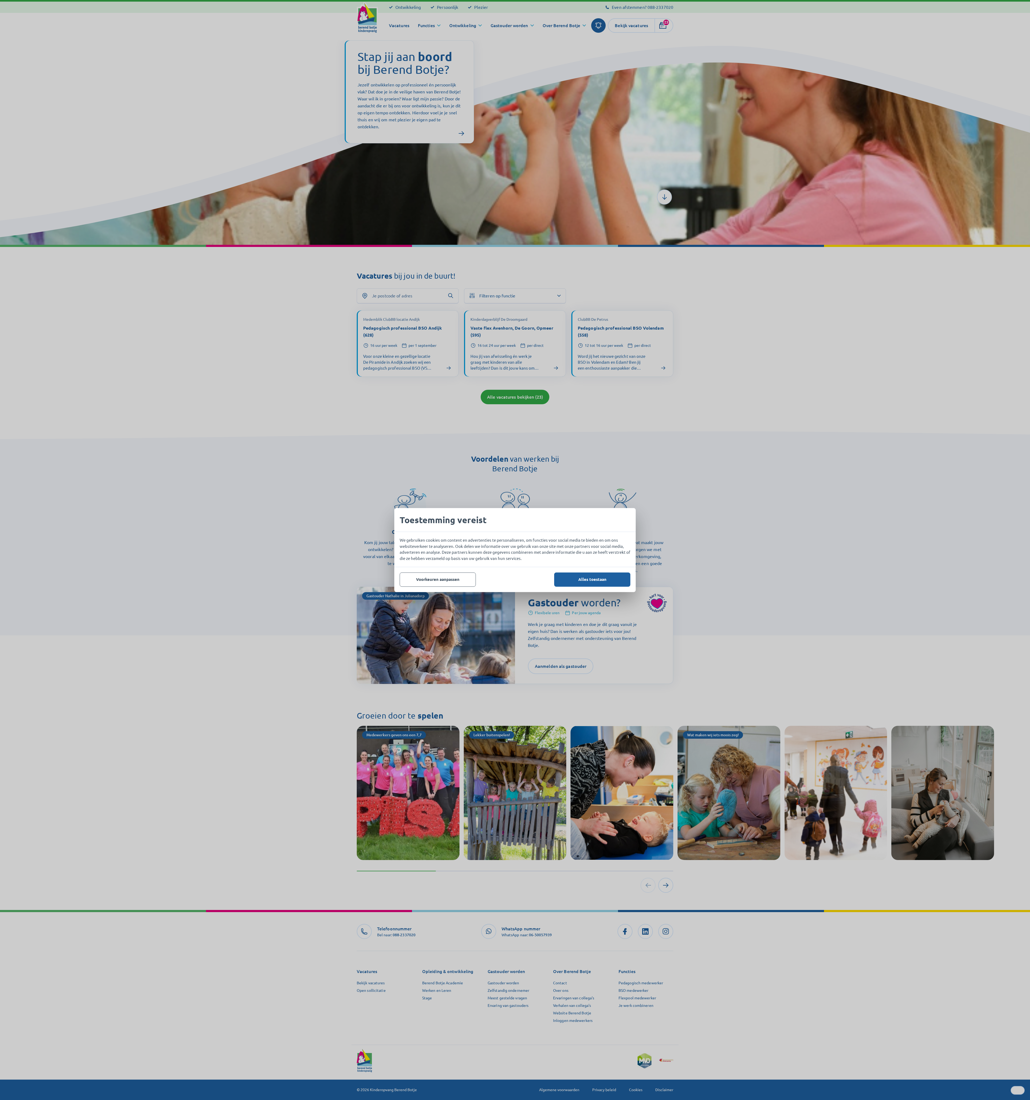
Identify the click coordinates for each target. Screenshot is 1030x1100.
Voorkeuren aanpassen (437, 579)
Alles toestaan (592, 579)
